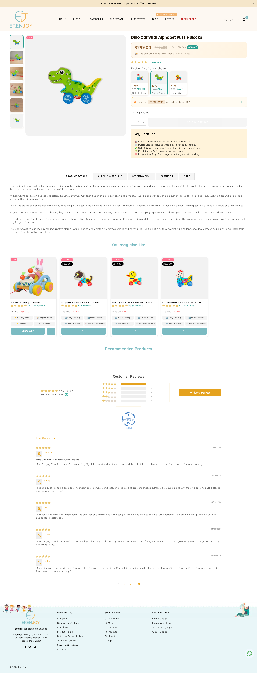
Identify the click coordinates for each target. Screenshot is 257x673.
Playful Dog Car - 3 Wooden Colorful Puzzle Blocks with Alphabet (80, 302)
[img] (43, 447)
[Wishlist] (238, 19)
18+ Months (111, 631)
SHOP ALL (78, 19)
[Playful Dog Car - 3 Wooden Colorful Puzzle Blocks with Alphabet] (83, 278)
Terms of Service (66, 640)
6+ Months (110, 622)
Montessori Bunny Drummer (25, 302)
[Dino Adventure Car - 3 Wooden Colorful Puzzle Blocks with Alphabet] (16, 42)
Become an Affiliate (68, 622)
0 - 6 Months (112, 618)
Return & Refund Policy (70, 636)
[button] (244, 19)
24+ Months (111, 636)
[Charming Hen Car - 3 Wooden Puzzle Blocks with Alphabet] (184, 278)
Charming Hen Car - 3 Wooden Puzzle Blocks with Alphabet (181, 302)
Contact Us (63, 649)
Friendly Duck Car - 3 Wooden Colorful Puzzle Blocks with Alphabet (132, 302)
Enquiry (145, 112)
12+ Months (111, 627)
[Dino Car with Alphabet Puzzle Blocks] (16, 57)
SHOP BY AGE (117, 19)
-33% (14, 259)
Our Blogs (62, 627)
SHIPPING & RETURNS (109, 176)
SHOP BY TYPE (138, 19)
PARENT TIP (167, 176)
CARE (187, 176)
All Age (108, 640)
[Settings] (232, 19)
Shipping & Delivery (67, 645)
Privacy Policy (65, 631)
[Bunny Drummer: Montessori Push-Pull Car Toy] (33, 278)
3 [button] (130, 583)
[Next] (121, 85)
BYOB (156, 17)
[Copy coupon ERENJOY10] (242, 102)
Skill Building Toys (162, 627)
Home (62, 19)
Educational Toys (161, 622)
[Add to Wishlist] (51, 331)
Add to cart (30, 330)
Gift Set (169, 19)
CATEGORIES (96, 19)
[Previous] (30, 85)
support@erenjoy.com (34, 628)
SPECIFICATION (141, 176)
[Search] (225, 19)
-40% (29, 37)
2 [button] (124, 583)
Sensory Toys (159, 618)
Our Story (62, 618)
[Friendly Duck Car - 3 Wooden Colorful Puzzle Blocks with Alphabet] (134, 278)
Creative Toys (159, 631)
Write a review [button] (200, 392)
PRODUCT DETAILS (76, 176)
